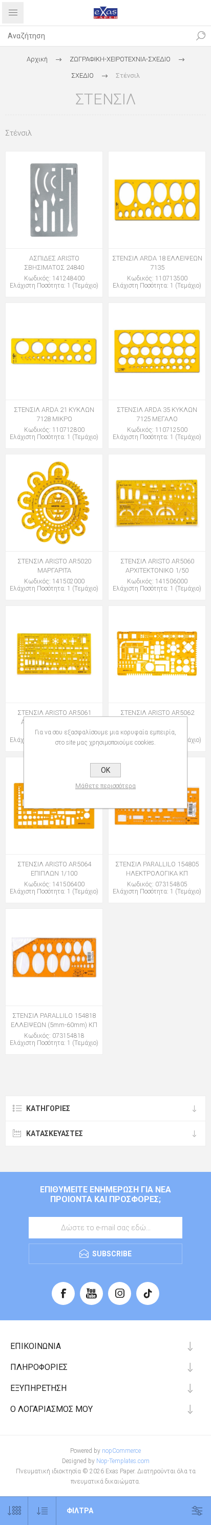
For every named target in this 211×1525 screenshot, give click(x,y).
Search (201, 36)
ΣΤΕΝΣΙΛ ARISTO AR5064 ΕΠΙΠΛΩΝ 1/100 (54, 868)
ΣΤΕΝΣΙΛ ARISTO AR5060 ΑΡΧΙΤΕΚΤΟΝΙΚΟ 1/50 (157, 565)
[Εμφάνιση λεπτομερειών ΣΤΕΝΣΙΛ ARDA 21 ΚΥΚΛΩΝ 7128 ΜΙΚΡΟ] (54, 351)
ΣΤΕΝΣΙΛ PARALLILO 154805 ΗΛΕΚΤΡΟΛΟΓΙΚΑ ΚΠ (157, 868)
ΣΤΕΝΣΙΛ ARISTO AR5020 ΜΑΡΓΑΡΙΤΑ (54, 565)
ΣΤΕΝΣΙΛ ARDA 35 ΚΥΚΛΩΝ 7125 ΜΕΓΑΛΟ (157, 414)
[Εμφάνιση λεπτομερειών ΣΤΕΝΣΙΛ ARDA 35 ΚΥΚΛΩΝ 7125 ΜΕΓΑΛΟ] (157, 351)
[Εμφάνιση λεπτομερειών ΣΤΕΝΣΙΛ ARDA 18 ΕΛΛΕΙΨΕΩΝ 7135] (157, 199)
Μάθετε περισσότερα (105, 786)
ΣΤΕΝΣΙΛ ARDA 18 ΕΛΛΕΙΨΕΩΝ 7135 (157, 262)
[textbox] (95, 36)
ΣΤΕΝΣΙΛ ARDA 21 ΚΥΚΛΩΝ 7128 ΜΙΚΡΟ (54, 414)
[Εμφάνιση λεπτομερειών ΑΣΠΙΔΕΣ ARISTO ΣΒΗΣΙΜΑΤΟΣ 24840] (54, 199)
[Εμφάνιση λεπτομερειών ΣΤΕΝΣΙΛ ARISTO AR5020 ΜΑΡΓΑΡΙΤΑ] (54, 502)
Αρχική (37, 59)
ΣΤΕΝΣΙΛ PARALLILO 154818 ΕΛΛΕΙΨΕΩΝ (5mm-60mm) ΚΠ (54, 1020)
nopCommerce (121, 1450)
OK (105, 770)
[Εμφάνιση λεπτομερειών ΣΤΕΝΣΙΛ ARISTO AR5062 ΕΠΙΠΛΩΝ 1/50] (157, 654)
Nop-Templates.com (123, 1461)
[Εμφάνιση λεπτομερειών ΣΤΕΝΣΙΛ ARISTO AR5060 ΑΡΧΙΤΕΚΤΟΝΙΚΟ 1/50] (157, 502)
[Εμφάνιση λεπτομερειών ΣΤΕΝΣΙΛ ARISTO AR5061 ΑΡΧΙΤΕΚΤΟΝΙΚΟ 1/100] (54, 654)
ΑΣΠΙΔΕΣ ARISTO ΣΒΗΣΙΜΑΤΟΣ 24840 (54, 262)
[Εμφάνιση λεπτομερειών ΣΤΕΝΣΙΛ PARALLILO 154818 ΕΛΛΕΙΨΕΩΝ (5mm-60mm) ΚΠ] (54, 957)
